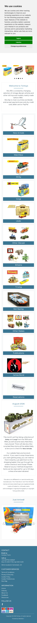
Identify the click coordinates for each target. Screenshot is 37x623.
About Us (4, 593)
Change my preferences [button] (18, 46)
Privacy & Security (7, 574)
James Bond (18, 375)
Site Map (4, 581)
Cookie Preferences (8, 579)
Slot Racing (18, 309)
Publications (18, 353)
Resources (4, 597)
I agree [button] (18, 38)
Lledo (18, 221)
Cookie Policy (5, 577)
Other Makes (18, 331)
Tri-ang (18, 287)
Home (3, 588)
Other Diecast (18, 243)
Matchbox (18, 155)
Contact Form (6, 555)
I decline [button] (18, 42)
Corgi (18, 199)
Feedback (4, 595)
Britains (18, 265)
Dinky (18, 177)
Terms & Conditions (7, 572)
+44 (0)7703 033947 (8, 560)
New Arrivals (18, 133)
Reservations (18, 397)
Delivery (4, 590)
